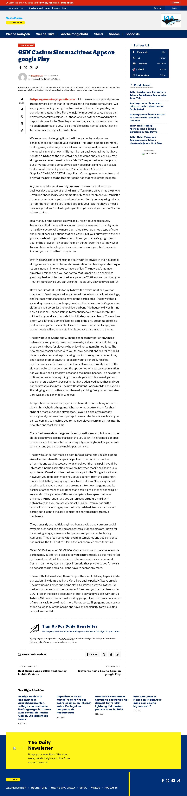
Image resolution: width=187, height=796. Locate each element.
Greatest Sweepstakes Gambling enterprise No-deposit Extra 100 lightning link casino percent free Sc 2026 (112, 703)
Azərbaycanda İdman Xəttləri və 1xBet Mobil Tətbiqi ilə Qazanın (147, 117)
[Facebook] (149, 52)
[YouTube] (173, 781)
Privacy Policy (47, 2)
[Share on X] (26, 67)
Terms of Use (66, 2)
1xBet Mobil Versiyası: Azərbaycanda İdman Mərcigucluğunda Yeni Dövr (146, 140)
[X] (149, 58)
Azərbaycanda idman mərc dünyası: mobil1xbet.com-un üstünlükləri (146, 106)
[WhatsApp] (149, 75)
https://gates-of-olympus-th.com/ (53, 99)
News (47, 8)
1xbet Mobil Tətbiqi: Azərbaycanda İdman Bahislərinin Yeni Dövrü (143, 128)
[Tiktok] (149, 69)
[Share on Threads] (31, 67)
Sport (64, 8)
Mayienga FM (37, 75)
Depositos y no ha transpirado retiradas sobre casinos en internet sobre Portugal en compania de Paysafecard (74, 704)
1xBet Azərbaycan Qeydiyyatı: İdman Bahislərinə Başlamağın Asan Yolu (148, 95)
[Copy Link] (36, 67)
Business (56, 8)
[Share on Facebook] (20, 67)
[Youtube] (149, 64)
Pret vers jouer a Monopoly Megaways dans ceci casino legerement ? (147, 701)
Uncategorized (35, 8)
